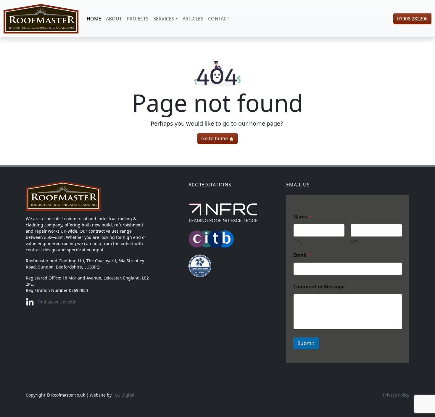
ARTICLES (193, 18)
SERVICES (163, 18)
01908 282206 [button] (412, 18)
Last (355, 240)
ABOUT (114, 18)
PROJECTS (138, 18)
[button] (388, 19)
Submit (306, 343)
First (297, 240)
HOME (94, 18)
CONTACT (218, 18)
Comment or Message (318, 287)
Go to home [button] (215, 138)
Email (301, 255)
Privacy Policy (396, 395)
